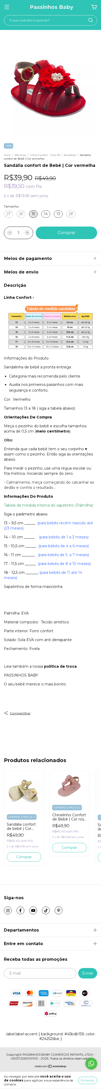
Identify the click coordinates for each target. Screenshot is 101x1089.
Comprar (24, 857)
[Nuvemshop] (50, 1067)
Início (7, 155)
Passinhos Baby (51, 7)
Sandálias (70, 155)
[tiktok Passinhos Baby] (46, 910)
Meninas (20, 155)
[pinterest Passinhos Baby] (58, 910)
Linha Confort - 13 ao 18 (45, 155)
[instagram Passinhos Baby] (8, 910)
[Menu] (6, 7)
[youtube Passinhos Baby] (33, 910)
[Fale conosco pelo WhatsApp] (91, 1063)
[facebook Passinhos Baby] (20, 910)
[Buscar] (91, 20)
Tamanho (11, 206)
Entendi (87, 1080)
